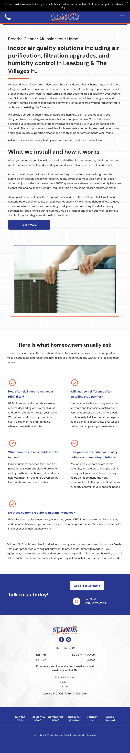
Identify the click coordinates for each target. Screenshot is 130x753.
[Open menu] (122, 17)
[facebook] (61, 640)
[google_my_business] (68, 640)
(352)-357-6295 (95, 603)
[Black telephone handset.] (8, 21)
